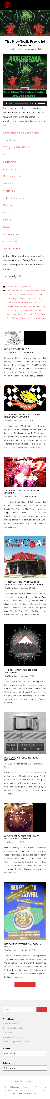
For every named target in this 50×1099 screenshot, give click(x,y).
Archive (31, 1090)
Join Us (35, 1087)
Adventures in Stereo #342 (13, 1037)
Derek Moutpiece (22, 302)
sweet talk (18, 314)
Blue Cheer (9, 205)
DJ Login (8, 1090)
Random (41, 1090)
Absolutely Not (10, 234)
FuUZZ (41, 302)
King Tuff (7, 219)
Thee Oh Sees (10, 139)
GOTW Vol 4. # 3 (9, 1032)
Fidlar (34, 302)
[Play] (6, 103)
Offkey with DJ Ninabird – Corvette (16, 1042)
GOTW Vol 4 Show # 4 (11, 1023)
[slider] (41, 103)
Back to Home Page (25, 984)
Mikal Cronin (9, 161)
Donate (25, 1087)
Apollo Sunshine (11, 248)
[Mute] (36, 103)
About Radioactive (11, 1087)
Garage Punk (12, 286)
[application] (25, 103)
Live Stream (20, 1090)
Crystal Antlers (11, 241)
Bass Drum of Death (13, 176)
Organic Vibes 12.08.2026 (13, 1028)
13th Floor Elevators (13, 197)
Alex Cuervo (9, 168)
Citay (6, 212)
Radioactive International (28, 1081)
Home (43, 1087)
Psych (26, 310)
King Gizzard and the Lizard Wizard (21, 132)
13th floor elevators (16, 290)
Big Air (6, 226)
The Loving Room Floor (34, 314)
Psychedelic (25, 286)
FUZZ (6, 154)
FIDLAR (7, 183)
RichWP (34, 1093)
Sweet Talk (9, 190)
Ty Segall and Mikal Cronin (16, 147)
